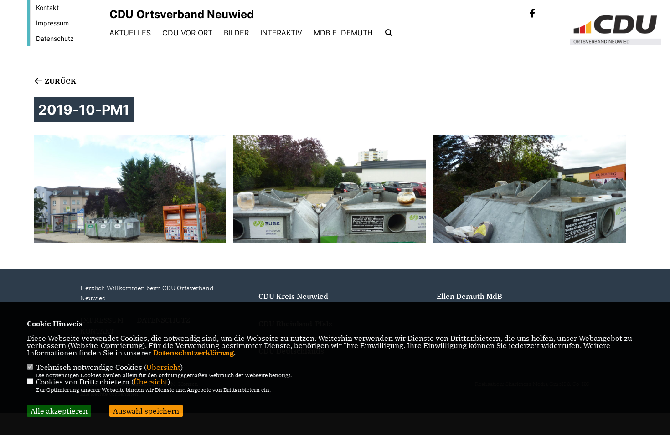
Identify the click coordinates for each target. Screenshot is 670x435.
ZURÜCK (59, 81)
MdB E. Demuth (343, 32)
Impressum (52, 23)
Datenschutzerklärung (193, 352)
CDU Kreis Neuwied (293, 296)
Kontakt (47, 7)
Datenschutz (55, 38)
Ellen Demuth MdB (469, 296)
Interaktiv (281, 32)
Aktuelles (130, 32)
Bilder (236, 32)
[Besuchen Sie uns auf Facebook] (532, 14)
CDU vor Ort (187, 32)
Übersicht (163, 367)
